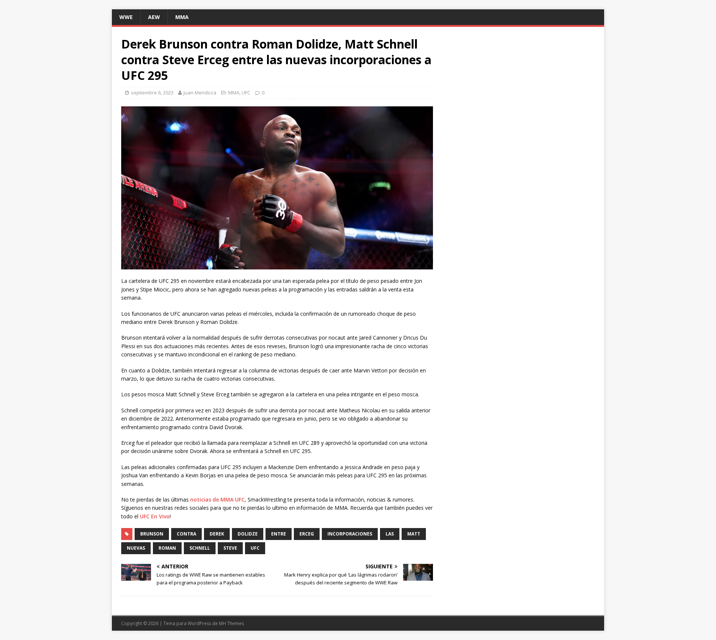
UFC (246, 92)
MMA (182, 17)
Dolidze (248, 534)
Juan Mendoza (199, 92)
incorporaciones (349, 534)
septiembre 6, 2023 (152, 92)
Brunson (151, 534)
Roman (167, 548)
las (390, 534)
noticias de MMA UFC (217, 499)
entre (278, 534)
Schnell (199, 548)
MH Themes (231, 623)
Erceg (306, 534)
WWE (126, 17)
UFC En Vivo (155, 516)
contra (186, 534)
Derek (217, 534)
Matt (413, 534)
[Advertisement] (520, 88)
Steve (230, 548)
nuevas (136, 548)
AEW (154, 17)
